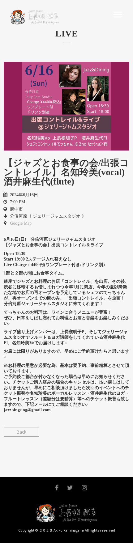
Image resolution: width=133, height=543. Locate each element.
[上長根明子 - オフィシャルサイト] (33, 17)
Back (21, 432)
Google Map (21, 223)
